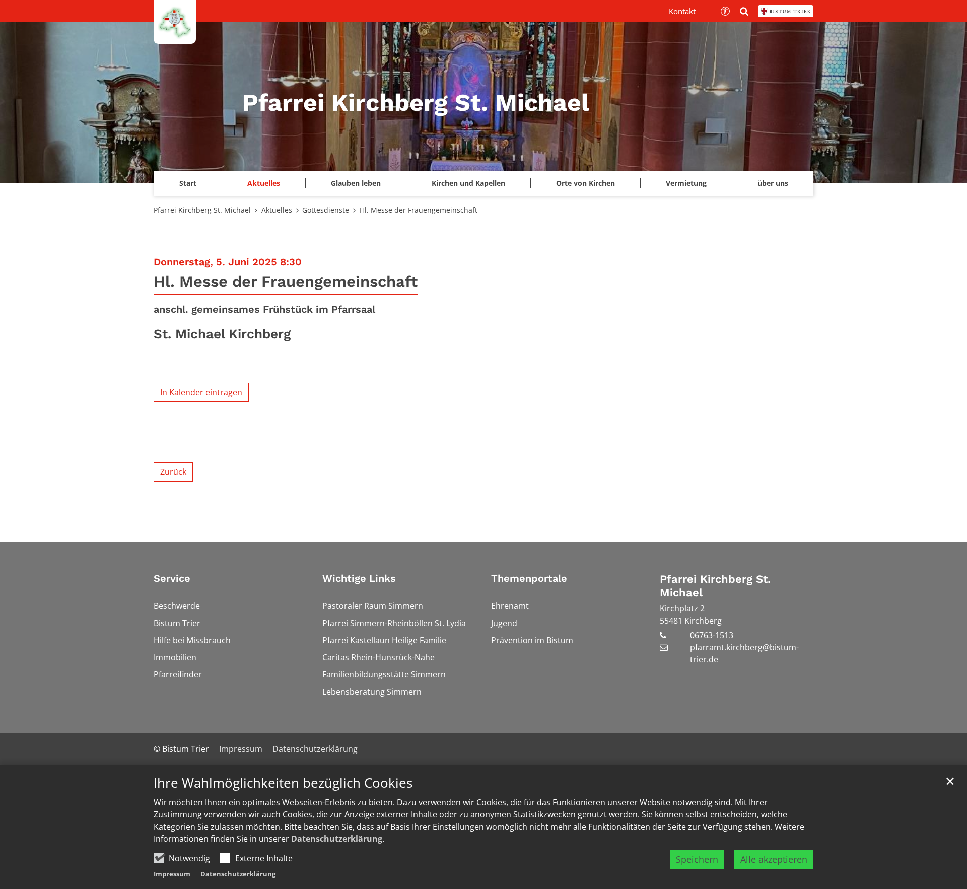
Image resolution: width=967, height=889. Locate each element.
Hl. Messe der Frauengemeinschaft (418, 210)
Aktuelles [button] (263, 183)
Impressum (172, 873)
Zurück (173, 471)
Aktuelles (276, 210)
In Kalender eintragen (201, 392)
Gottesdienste (325, 210)
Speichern (697, 859)
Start (187, 183)
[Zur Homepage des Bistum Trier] (785, 11)
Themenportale (529, 578)
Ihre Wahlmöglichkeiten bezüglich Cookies (283, 783)
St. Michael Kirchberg (222, 333)
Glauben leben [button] (356, 183)
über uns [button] (772, 183)
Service (172, 578)
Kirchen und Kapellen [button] (468, 183)
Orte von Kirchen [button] (585, 183)
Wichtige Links (359, 578)
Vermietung (686, 183)
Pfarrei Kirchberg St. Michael (202, 210)
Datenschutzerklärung (336, 838)
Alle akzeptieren (773, 859)
